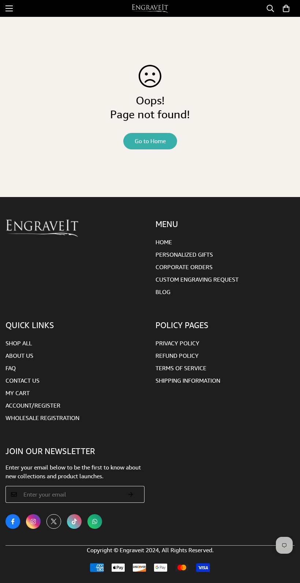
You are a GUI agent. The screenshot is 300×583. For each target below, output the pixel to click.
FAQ (10, 368)
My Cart (17, 393)
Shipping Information (187, 380)
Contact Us (22, 380)
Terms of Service (180, 368)
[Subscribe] (131, 494)
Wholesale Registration (42, 418)
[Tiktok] (74, 521)
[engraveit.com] (150, 8)
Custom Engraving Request (197, 279)
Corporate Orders (184, 267)
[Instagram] (33, 521)
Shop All (18, 343)
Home (163, 242)
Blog (162, 292)
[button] (286, 8)
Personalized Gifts (184, 254)
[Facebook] (12, 521)
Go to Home (150, 141)
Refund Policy (177, 355)
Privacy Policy (177, 343)
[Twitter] (53, 521)
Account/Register (32, 405)
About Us (19, 355)
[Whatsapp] (94, 521)
